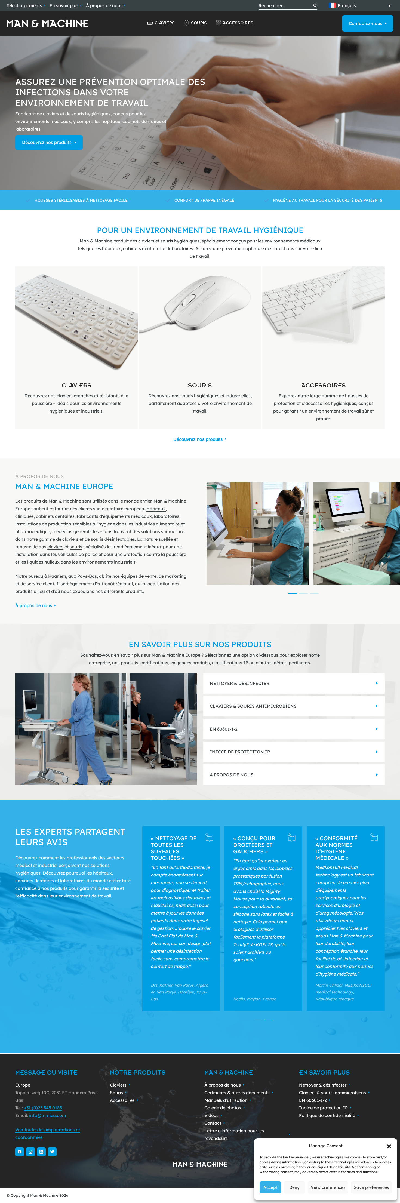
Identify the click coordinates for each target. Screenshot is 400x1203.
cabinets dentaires (55, 516)
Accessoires (238, 23)
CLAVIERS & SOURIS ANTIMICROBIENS (253, 706)
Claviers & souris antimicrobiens (332, 1092)
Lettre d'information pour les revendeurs (234, 1134)
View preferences (328, 1187)
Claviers (165, 23)
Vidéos (211, 1115)
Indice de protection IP (323, 1107)
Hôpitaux (156, 508)
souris (76, 546)
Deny (294, 1187)
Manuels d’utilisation (226, 1100)
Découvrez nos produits (47, 142)
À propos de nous (104, 5)
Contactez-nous (365, 23)
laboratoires (166, 516)
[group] (76, 347)
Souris (199, 23)
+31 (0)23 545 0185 (43, 1107)
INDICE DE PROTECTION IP (240, 752)
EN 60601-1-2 (224, 729)
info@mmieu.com (47, 1115)
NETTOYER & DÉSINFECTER (239, 683)
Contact (212, 1123)
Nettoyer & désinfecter (322, 1085)
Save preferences (371, 1187)
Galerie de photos (222, 1107)
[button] (389, 1146)
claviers (55, 546)
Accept (270, 1187)
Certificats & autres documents (237, 1092)
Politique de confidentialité (327, 1115)
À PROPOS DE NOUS (231, 774)
